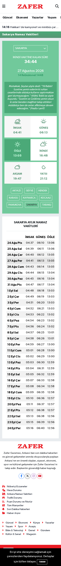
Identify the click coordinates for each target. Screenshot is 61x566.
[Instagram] (33, 476)
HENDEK (42, 190)
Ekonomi (22, 17)
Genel (31, 530)
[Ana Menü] (3, 6)
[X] (27, 476)
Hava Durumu (14, 490)
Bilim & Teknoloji (14, 530)
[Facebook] (21, 476)
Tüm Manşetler (15, 505)
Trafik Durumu (14, 497)
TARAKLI (46, 204)
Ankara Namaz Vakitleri (19, 494)
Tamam (42, 562)
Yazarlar (37, 17)
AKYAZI (16, 190)
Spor (20, 526)
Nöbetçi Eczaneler (17, 486)
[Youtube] (40, 476)
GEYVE (29, 190)
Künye (36, 522)
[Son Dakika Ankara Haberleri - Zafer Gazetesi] (30, 6)
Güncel (7, 17)
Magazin (31, 534)
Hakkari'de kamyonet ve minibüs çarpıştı (30, 27)
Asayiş (32, 526)
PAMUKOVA (14, 204)
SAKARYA (31, 204)
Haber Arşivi (13, 513)
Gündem (45, 530)
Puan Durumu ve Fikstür (19, 501)
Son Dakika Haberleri (18, 509)
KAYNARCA (29, 197)
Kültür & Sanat (13, 534)
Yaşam (51, 17)
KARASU (13, 197)
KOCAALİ (46, 197)
